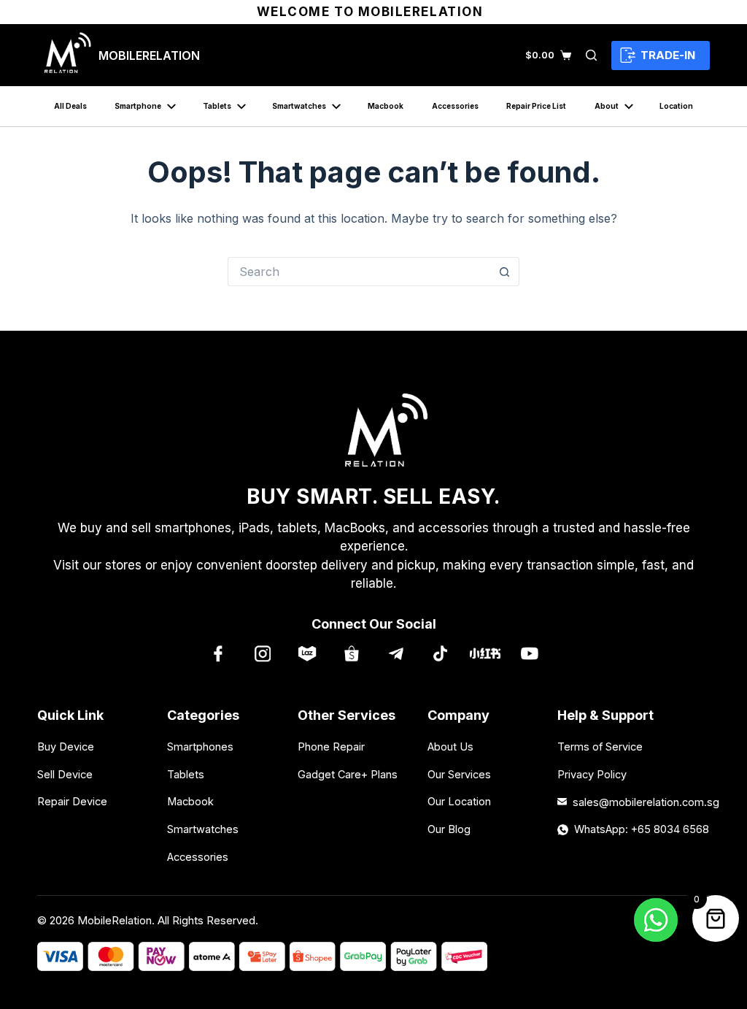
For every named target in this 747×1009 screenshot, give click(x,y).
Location (676, 105)
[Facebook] (217, 653)
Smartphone (138, 105)
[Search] (591, 55)
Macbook (385, 105)
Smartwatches (299, 105)
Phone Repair (331, 746)
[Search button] (504, 271)
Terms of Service (600, 746)
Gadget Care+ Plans (348, 774)
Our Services (459, 774)
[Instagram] (262, 653)
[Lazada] (306, 653)
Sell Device (65, 774)
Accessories (455, 105)
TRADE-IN (667, 55)
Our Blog (449, 829)
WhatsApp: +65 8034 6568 (641, 829)
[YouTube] (529, 653)
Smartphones (200, 746)
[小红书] (484, 653)
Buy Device (65, 746)
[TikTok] (440, 653)
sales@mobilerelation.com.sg (641, 802)
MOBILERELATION (149, 55)
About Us (450, 746)
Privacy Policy (592, 774)
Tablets (217, 105)
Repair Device (72, 801)
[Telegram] (395, 653)
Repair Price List (536, 105)
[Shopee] (351, 653)
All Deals (70, 105)
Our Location (459, 801)
